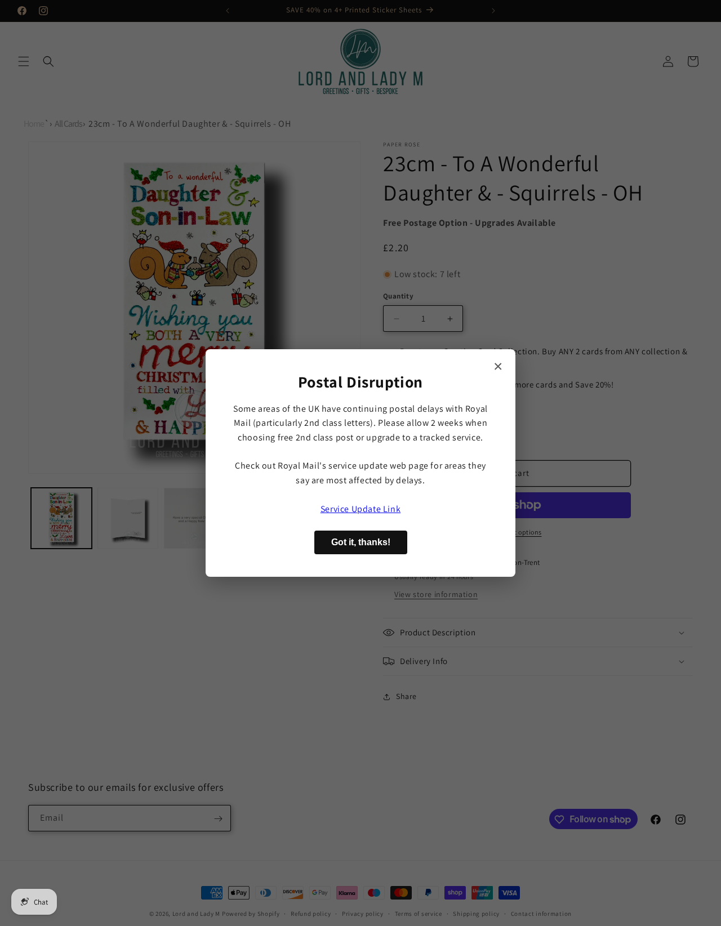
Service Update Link (360, 509)
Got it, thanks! (360, 542)
